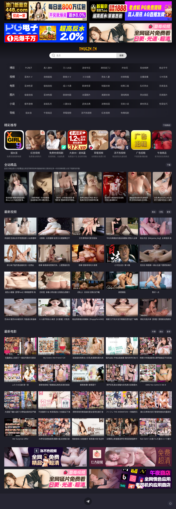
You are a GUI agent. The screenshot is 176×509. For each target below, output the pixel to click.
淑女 (161, 331)
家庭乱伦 (48, 103)
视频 (12, 76)
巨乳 (161, 212)
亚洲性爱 (28, 85)
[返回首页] (170, 503)
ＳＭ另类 (163, 76)
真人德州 (48, 67)
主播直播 (144, 76)
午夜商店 (48, 112)
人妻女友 (67, 103)
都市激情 (28, 103)
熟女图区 (144, 94)
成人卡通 (67, 85)
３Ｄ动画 (86, 76)
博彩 (12, 67)
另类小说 (125, 103)
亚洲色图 (48, 94)
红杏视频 (106, 112)
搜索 (121, 55)
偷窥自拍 (28, 94)
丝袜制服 (125, 76)
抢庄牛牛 (163, 67)
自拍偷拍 (48, 76)
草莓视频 (67, 112)
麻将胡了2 (105, 67)
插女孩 (29, 112)
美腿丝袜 (106, 94)
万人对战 (67, 67)
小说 (12, 104)
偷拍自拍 (48, 85)
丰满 (154, 331)
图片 (12, 94)
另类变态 (163, 85)
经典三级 (125, 85)
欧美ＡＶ (67, 76)
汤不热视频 (86, 112)
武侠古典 (86, 103)
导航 (12, 113)
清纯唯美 (125, 94)
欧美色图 (67, 94)
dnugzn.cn (88, 48)
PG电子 (28, 67)
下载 (168, 165)
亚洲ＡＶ (28, 76)
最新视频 (10, 212)
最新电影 (10, 331)
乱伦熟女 (144, 85)
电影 (12, 85)
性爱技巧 (163, 103)
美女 (154, 212)
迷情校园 (106, 103)
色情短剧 (125, 112)
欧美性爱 (86, 85)
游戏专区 (86, 67)
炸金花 (125, 67)
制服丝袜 (106, 85)
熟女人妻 (106, 76)
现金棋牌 (144, 67)
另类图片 (163, 94)
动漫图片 (86, 94)
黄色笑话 (144, 103)
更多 (168, 212)
